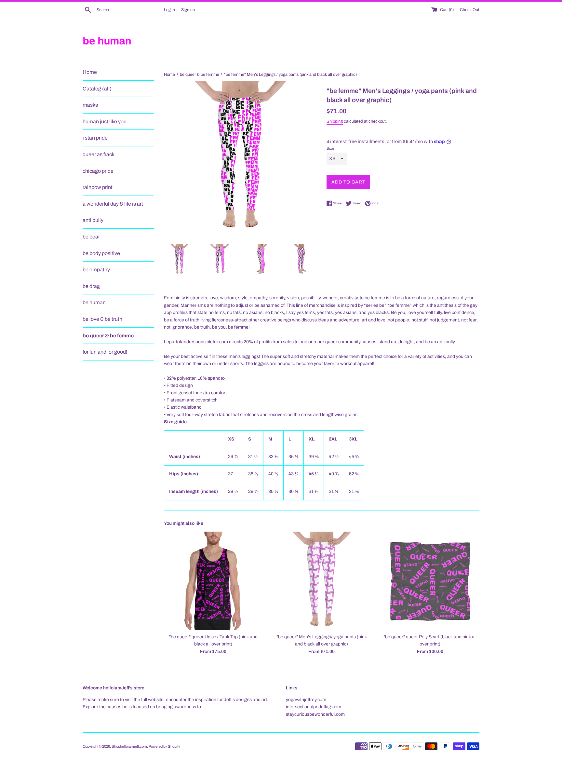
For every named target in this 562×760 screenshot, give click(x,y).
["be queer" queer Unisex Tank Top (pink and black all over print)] (213, 581)
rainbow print (98, 187)
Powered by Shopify (164, 746)
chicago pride (98, 171)
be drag (91, 286)
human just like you (105, 121)
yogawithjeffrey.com (306, 699)
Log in (169, 9)
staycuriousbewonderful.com (315, 714)
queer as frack (98, 154)
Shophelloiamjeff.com (129, 746)
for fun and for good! (105, 352)
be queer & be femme (108, 335)
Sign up (188, 9)
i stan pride (95, 138)
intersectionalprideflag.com (313, 706)
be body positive (101, 253)
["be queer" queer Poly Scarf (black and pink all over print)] (430, 581)
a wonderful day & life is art (113, 204)
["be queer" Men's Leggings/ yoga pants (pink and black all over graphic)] (321, 581)
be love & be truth (102, 319)
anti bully (93, 220)
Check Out (469, 9)
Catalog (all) (97, 88)
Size (330, 148)
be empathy (96, 269)
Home (90, 72)
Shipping (335, 121)
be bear (91, 236)
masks (90, 105)
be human (94, 302)
